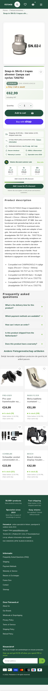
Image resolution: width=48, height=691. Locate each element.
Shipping (6, 562)
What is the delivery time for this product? (24, 306)
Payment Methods (9, 566)
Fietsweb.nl (13, 675)
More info (40, 162)
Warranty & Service (10, 571)
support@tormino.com (20, 530)
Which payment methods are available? (24, 316)
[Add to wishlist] (40, 72)
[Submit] (42, 660)
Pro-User (7, 395)
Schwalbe (7, 454)
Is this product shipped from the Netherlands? (24, 334)
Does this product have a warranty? (24, 344)
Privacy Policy (8, 620)
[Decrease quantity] (20, 105)
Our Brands (7, 611)
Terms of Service (9, 625)
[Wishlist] (25, 4)
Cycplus (12, 83)
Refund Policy (8, 634)
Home (5, 10)
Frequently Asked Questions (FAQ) (16, 557)
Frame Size (7, 580)
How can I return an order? (24, 324)
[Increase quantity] (31, 105)
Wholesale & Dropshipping (12, 615)
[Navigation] (41, 4)
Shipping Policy (8, 629)
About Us (6, 606)
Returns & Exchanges (11, 576)
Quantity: (10, 106)
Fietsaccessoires (16, 10)
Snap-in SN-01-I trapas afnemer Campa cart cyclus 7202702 (16, 13)
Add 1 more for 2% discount (24, 186)
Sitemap (6, 589)
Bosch (30, 454)
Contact (6, 585)
